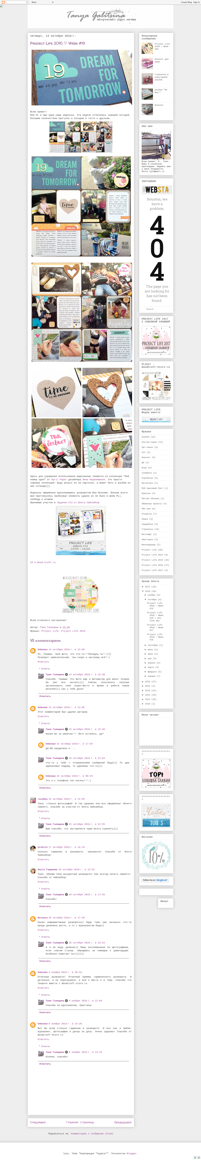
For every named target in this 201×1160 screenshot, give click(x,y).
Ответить (43, 662)
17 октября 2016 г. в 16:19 (67, 847)
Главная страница (80, 1122)
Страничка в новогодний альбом (161, 77)
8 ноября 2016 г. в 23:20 (65, 1024)
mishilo (43, 847)
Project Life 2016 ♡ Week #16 (155, 637)
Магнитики (147, 483)
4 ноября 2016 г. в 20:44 (65, 972)
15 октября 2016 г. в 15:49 (87, 729)
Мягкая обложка (150, 498)
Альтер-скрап (149, 442)
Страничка (147, 529)
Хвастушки (147, 539)
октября (153, 599)
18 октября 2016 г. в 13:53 (76, 869)
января (152, 676)
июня (151, 654)
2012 (148, 695)
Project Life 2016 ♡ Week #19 (155, 606)
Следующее (38, 1122)
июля (151, 649)
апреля (152, 663)
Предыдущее (123, 1122)
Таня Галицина (55, 674)
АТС (143, 452)
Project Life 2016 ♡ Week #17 (155, 627)
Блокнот (159, 105)
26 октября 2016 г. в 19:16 (87, 943)
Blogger (132, 1153)
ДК (143, 462)
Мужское (146, 493)
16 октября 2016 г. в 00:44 (75, 776)
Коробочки (147, 478)
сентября (153, 645)
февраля (153, 672)
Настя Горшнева (47, 869)
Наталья (43, 918)
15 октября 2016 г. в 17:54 (75, 744)
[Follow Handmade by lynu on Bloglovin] (155, 881)
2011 (148, 699)
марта (151, 667)
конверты (147, 473)
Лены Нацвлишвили (93, 479)
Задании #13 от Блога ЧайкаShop (78, 502)
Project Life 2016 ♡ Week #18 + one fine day (155, 616)
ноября (152, 595)
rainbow (43, 799)
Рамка (145, 519)
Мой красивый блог (152, 488)
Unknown (43, 649)
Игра (144, 467)
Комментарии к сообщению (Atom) (92, 1133)
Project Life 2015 (152, 560)
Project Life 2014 (152, 555)
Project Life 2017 (152, 570)
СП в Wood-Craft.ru (43, 562)
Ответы (45, 669)
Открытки (147, 514)
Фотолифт (147, 534)
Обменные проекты (152, 503)
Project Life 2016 (73, 631)
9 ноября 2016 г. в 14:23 (85, 1052)
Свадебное (147, 524)
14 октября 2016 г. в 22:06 (67, 649)
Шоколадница (148, 544)
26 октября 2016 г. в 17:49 (67, 918)
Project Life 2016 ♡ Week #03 (162, 47)
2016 (148, 591)
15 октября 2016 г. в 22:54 (87, 758)
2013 (148, 690)
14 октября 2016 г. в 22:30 (87, 674)
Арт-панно (147, 447)
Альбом (145, 437)
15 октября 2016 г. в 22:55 (87, 824)
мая (150, 658)
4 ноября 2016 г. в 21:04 (85, 1001)
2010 (148, 704)
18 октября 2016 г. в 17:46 (87, 894)
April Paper (59, 479)
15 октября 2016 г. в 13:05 (67, 707)
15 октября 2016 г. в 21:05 (67, 799)
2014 (148, 686)
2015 (148, 681)
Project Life (49, 631)
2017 (148, 586)
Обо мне (146, 508)
